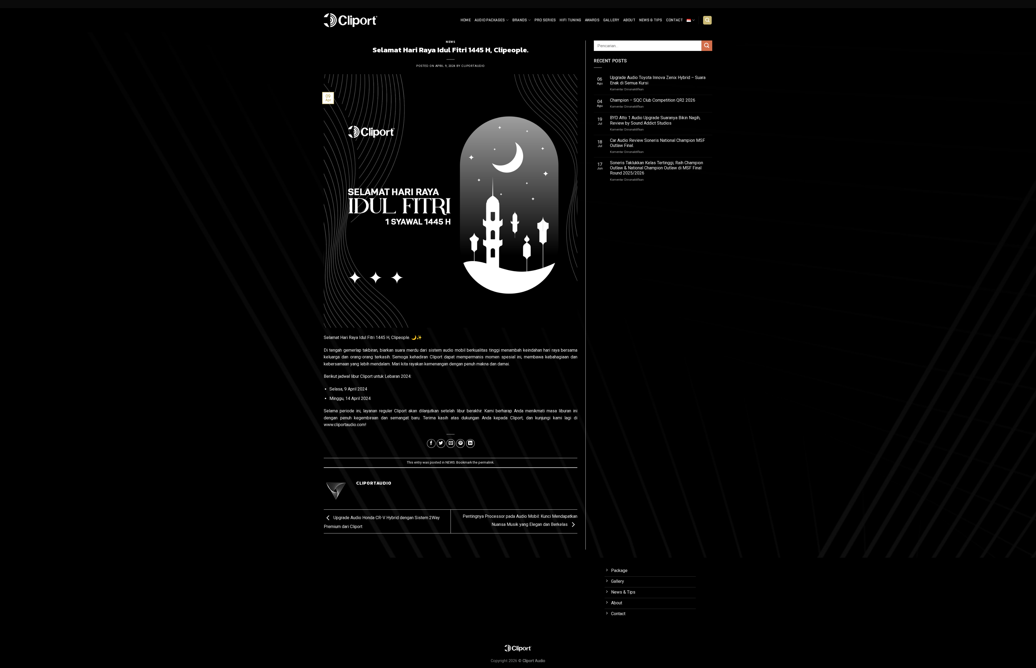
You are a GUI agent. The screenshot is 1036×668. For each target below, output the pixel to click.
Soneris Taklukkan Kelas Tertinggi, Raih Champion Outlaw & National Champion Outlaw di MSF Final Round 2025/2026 (656, 168)
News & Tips (650, 20)
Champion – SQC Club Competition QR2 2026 (652, 100)
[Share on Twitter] (441, 443)
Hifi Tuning (570, 20)
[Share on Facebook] (431, 443)
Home (466, 20)
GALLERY (611, 20)
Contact (674, 20)
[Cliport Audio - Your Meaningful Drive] (351, 20)
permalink (485, 462)
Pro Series (545, 20)
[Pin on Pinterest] (460, 443)
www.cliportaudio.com (344, 424)
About (629, 20)
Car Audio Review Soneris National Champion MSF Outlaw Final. (657, 143)
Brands (519, 20)
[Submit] (706, 45)
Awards (592, 20)
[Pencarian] (707, 20)
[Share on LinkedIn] (470, 443)
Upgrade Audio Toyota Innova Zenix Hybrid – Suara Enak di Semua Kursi (658, 80)
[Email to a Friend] (450, 443)
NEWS (450, 42)
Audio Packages (490, 20)
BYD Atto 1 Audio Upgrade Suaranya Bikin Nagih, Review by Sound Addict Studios (655, 120)
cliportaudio (473, 66)
